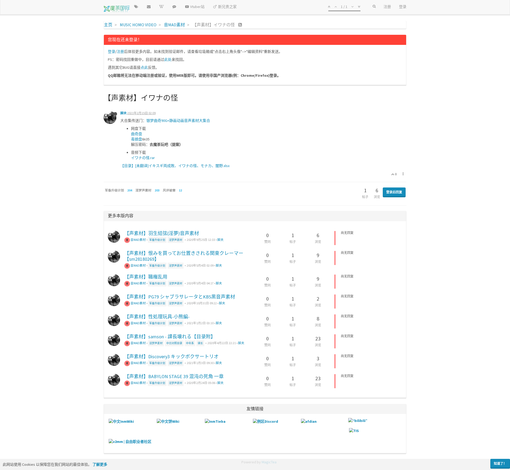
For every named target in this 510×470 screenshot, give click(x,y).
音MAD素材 (138, 240)
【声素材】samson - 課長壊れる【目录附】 (169, 337)
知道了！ (500, 463)
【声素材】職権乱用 (145, 277)
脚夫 (123, 113)
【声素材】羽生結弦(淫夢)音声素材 (161, 233)
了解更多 (99, 464)
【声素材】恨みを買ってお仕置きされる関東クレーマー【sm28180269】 (183, 256)
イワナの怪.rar (143, 157)
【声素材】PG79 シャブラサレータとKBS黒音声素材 (179, 297)
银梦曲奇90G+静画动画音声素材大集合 (178, 120)
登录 (111, 51)
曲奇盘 (136, 133)
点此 (144, 67)
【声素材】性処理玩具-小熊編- (157, 317)
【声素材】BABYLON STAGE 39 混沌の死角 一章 (174, 376)
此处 (168, 59)
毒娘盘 (136, 139)
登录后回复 (394, 192)
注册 (120, 51)
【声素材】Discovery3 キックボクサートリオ (171, 356)
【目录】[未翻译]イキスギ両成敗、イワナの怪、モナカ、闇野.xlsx (175, 165)
